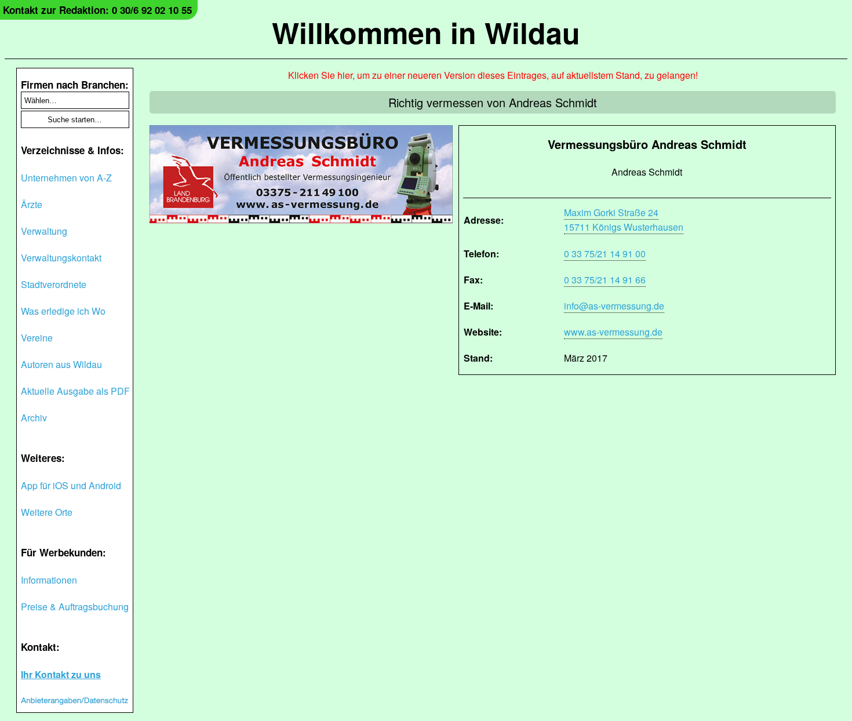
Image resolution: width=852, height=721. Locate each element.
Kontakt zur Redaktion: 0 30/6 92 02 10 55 (97, 10)
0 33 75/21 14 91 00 (605, 253)
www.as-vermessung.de (613, 331)
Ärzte (31, 204)
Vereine (37, 337)
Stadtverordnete (53, 284)
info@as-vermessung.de (614, 305)
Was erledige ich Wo (63, 311)
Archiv (34, 417)
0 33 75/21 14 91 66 (605, 279)
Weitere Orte (46, 512)
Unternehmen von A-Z (66, 177)
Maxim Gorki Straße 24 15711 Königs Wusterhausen (623, 220)
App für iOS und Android (71, 485)
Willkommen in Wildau (426, 32)
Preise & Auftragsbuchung (75, 606)
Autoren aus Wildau (61, 364)
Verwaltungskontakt (61, 257)
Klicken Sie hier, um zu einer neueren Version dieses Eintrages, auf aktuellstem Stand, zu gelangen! (493, 75)
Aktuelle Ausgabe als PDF (75, 391)
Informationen (49, 580)
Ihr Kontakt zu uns (61, 674)
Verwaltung (44, 231)
